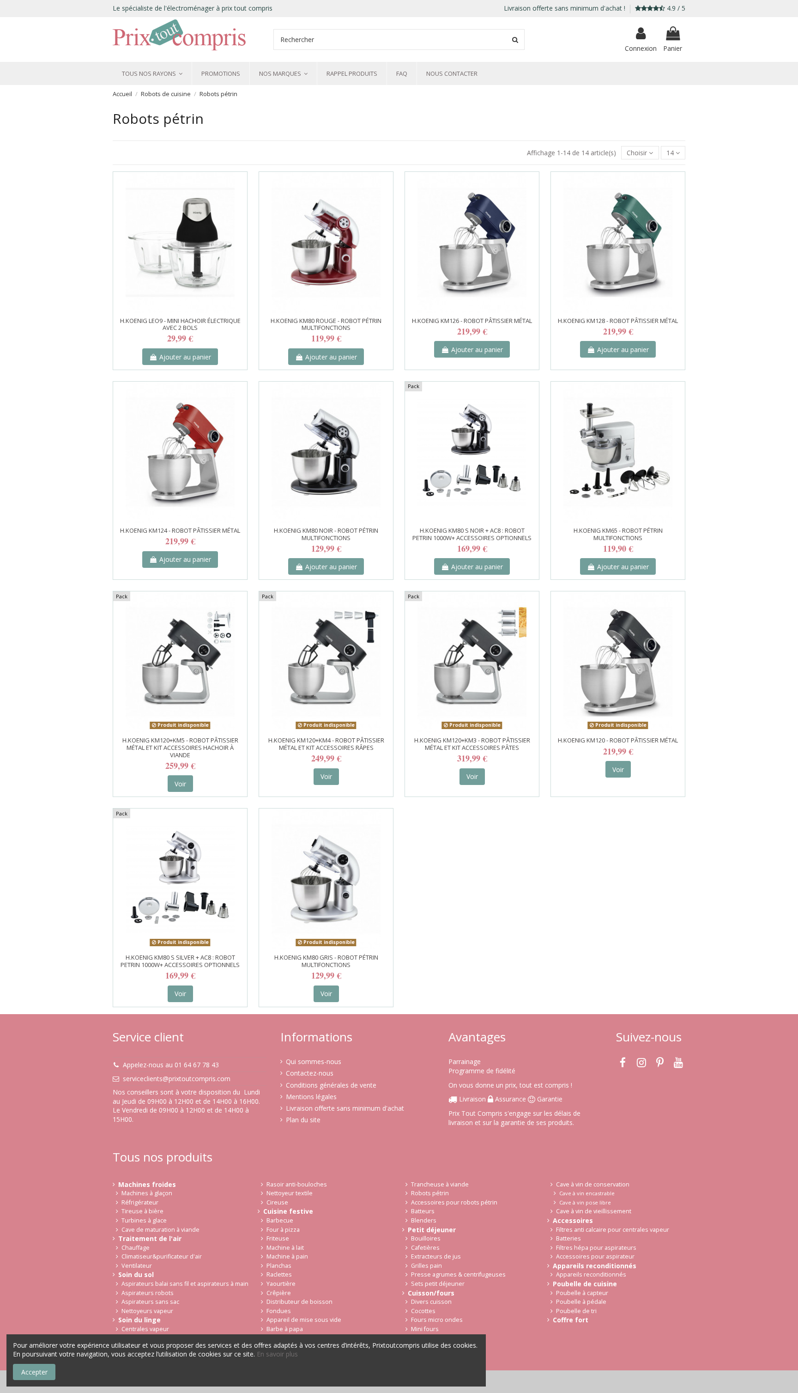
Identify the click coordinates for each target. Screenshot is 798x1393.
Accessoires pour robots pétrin (454, 1202)
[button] (152, 73)
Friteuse (277, 1238)
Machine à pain (287, 1256)
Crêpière (278, 1293)
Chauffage (135, 1248)
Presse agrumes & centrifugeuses (458, 1274)
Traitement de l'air (149, 1238)
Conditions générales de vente (331, 1085)
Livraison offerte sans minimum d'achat (345, 1108)
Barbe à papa (284, 1329)
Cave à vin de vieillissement (593, 1211)
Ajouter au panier (185, 357)
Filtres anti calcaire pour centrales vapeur (612, 1230)
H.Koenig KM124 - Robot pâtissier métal (180, 530)
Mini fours (425, 1329)
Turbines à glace (144, 1220)
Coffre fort (570, 1319)
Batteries (568, 1238)
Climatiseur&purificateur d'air (161, 1256)
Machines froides (147, 1184)
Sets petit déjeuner (438, 1284)
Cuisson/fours (431, 1293)
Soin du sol (136, 1274)
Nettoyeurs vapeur (147, 1311)
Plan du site (303, 1119)
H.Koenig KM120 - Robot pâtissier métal (618, 740)
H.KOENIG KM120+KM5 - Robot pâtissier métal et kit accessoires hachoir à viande (180, 747)
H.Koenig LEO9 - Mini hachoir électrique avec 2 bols (180, 324)
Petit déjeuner (432, 1229)
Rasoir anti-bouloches (296, 1184)
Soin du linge (139, 1319)
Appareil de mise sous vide (303, 1320)
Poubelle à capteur (582, 1293)
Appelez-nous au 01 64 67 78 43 (171, 1064)
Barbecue (279, 1220)
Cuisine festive (288, 1211)
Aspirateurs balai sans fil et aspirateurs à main (184, 1284)
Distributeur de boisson (299, 1302)
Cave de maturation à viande (160, 1230)
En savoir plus (277, 1354)
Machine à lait (285, 1248)
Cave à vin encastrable (587, 1193)
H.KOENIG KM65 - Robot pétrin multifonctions (618, 534)
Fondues (278, 1311)
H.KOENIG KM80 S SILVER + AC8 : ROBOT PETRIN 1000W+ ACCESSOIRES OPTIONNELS (180, 961)
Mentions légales (311, 1096)
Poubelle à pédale (581, 1302)
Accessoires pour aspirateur (595, 1256)
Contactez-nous (309, 1073)
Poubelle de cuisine (585, 1283)
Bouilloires (426, 1238)
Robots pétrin (430, 1193)
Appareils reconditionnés (594, 1265)
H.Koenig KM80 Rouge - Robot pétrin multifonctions (326, 324)
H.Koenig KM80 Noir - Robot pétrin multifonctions (326, 534)
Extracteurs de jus (436, 1256)
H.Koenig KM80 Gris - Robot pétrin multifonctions (326, 961)
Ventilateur (136, 1266)
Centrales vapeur (145, 1329)
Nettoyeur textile (289, 1193)
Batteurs (423, 1211)
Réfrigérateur (139, 1202)
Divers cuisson (431, 1302)
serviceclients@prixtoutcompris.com (176, 1078)
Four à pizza (283, 1230)
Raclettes (279, 1274)
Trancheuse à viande (440, 1184)
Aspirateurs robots (147, 1293)
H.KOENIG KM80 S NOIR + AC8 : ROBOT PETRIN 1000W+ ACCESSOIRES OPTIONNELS (472, 534)
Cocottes (423, 1311)
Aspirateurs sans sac (150, 1302)
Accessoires (573, 1220)
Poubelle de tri (576, 1311)
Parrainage (464, 1061)
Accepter (34, 1372)
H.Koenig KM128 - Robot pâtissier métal (618, 320)
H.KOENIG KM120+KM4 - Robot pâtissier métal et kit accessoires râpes (326, 744)
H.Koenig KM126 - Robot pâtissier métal (472, 320)
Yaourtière (281, 1284)
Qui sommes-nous (313, 1061)
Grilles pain (426, 1266)
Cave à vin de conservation (592, 1184)
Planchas (278, 1266)
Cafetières (425, 1248)
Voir (180, 783)
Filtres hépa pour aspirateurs (596, 1248)
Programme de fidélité (481, 1070)
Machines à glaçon (146, 1193)
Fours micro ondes (437, 1320)
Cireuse (277, 1202)
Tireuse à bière (142, 1211)
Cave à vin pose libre (585, 1202)
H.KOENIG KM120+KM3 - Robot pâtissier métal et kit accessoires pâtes (472, 744)
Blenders (423, 1220)
